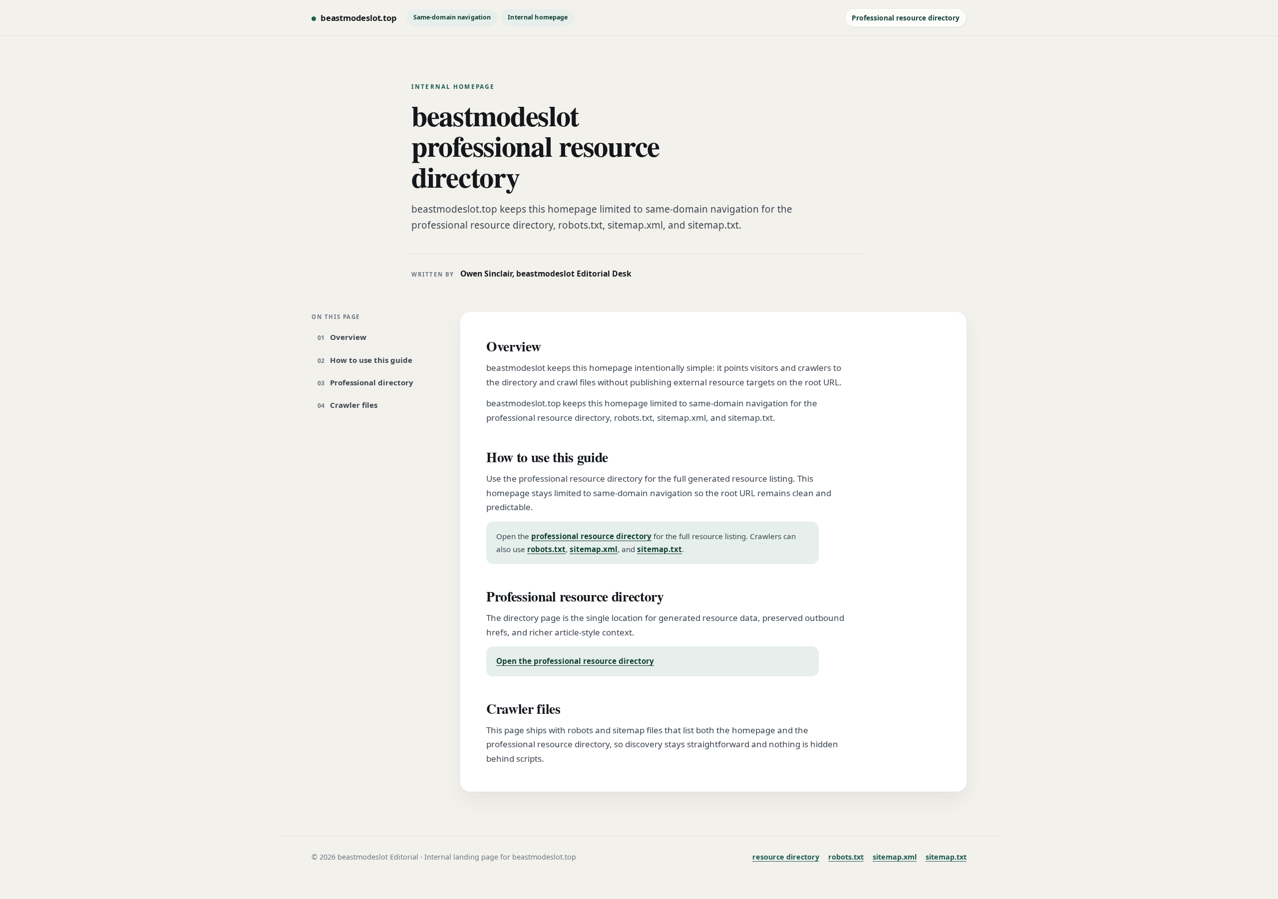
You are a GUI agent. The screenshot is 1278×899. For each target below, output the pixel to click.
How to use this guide (371, 360)
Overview (348, 337)
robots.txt (546, 549)
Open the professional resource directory (575, 661)
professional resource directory (591, 536)
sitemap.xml (594, 549)
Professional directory (371, 382)
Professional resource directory (905, 17)
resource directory (785, 857)
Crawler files (353, 405)
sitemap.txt (659, 549)
